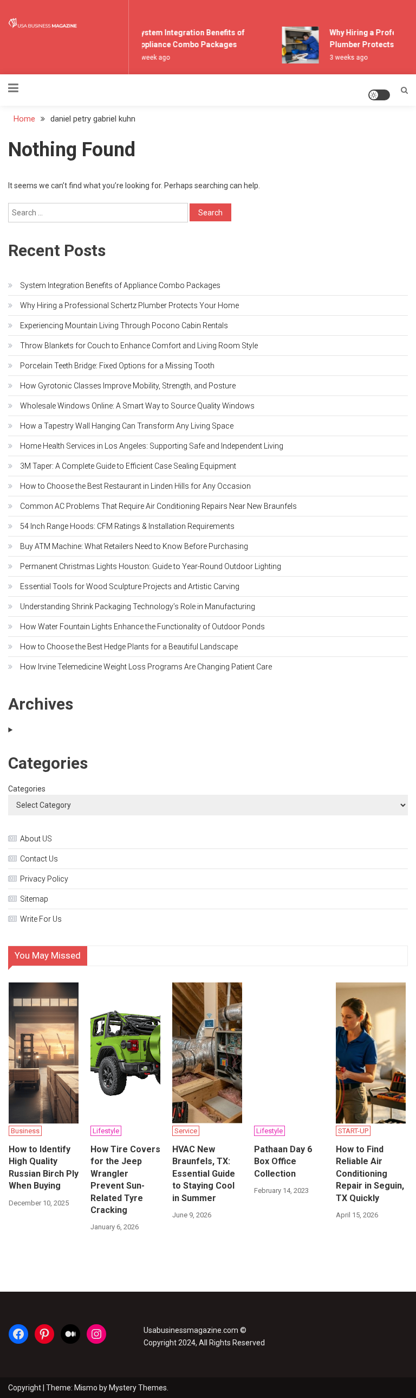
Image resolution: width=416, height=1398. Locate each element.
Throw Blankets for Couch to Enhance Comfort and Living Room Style (139, 345)
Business (25, 1131)
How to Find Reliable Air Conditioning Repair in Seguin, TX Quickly (370, 1173)
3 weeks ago (346, 57)
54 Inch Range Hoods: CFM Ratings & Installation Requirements (127, 526)
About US (36, 838)
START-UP (353, 1131)
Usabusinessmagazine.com (191, 1330)
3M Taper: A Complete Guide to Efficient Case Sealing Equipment (128, 466)
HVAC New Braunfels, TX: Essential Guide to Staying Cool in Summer (203, 1173)
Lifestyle (106, 1131)
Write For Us (41, 919)
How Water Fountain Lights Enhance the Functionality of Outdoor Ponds (142, 626)
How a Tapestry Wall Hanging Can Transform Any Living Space (126, 426)
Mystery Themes (138, 1387)
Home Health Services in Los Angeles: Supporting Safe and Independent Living (151, 446)
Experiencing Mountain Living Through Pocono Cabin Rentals (124, 325)
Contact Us (39, 858)
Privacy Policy (44, 878)
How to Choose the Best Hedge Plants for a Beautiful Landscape (129, 646)
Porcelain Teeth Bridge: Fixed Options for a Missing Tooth (117, 365)
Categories (27, 788)
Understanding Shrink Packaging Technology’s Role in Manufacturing (137, 606)
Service (185, 1131)
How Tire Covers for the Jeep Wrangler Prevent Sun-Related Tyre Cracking (125, 1179)
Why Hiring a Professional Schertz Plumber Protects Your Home (129, 305)
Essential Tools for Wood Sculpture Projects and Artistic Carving (129, 586)
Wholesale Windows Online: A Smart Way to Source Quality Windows (137, 405)
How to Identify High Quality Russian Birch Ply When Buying (44, 1167)
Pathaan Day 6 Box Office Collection (283, 1161)
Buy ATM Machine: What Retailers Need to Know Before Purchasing (134, 546)
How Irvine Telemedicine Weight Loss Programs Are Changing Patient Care (146, 666)
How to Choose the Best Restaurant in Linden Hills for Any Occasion (135, 486)
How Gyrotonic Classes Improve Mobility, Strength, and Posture (128, 385)
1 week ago (150, 57)
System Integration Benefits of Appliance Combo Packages (120, 285)
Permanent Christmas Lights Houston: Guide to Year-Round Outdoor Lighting (150, 566)
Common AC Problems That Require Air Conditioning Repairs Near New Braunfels (158, 506)
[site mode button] (379, 95)
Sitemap (34, 899)
